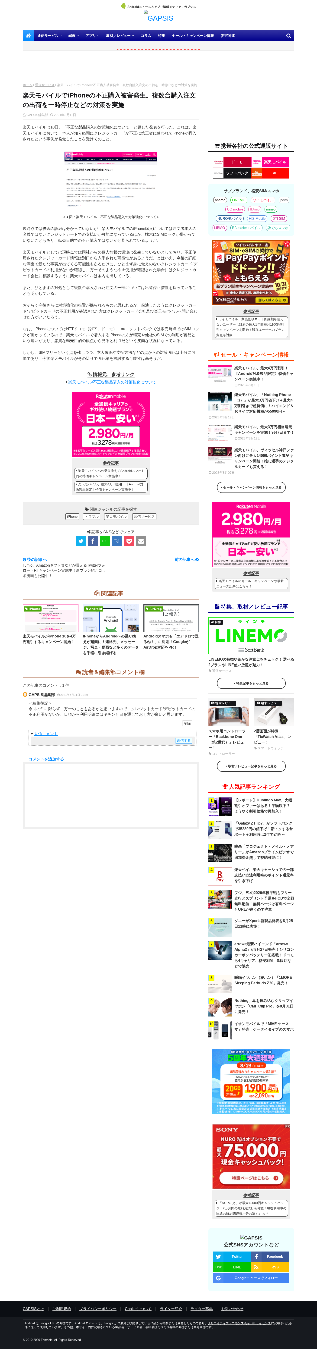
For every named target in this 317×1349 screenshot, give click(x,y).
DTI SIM (278, 218)
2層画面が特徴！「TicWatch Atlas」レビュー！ (272, 736)
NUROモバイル (229, 218)
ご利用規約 (61, 1309)
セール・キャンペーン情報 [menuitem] (193, 36)
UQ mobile (235, 209)
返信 (38, 734)
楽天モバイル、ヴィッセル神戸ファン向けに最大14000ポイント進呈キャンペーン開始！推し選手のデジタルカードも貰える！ (264, 458)
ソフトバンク (237, 173)
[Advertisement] (110, 68)
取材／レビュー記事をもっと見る (252, 766)
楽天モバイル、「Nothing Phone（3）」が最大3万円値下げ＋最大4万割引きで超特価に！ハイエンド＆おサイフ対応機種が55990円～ (264, 403)
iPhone (72, 516)
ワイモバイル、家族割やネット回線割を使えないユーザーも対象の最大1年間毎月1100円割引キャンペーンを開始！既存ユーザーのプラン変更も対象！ (250, 327)
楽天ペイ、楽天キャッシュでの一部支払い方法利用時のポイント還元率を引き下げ (264, 875)
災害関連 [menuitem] (228, 36)
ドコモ (237, 162)
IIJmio (254, 209)
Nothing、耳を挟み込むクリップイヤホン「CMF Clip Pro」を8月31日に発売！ (264, 1006)
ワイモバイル (263, 200)
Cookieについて (138, 1309)
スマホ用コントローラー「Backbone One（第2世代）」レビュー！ (227, 739)
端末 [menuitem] (71, 36)
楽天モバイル (116, 516)
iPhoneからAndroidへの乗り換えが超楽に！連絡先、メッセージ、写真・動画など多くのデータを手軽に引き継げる (111, 644)
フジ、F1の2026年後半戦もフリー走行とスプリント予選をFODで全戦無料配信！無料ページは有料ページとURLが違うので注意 (264, 901)
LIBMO (219, 228)
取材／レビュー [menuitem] (118, 36)
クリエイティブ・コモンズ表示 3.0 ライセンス (239, 1323)
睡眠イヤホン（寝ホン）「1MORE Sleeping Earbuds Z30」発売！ (263, 980)
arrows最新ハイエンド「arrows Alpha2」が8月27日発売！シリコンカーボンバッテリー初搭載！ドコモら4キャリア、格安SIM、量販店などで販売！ (264, 955)
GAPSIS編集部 (42, 695)
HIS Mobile (257, 218)
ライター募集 (202, 1309)
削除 (187, 723)
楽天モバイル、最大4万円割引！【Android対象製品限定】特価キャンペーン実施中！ (109, 486)
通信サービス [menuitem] (47, 36)
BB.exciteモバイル (246, 228)
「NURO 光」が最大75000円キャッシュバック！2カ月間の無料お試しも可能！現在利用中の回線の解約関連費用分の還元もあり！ (251, 1208)
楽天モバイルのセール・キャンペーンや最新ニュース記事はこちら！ (250, 583)
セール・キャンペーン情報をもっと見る (252, 487)
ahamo (220, 200)
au (275, 173)
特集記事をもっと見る (252, 683)
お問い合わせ (232, 1309)
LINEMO (239, 200)
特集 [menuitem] (161, 36)
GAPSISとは (33, 1309)
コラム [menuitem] (146, 36)
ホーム (27, 85)
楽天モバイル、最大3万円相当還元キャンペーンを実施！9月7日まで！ (264, 429)
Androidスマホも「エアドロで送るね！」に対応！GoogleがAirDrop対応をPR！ (171, 641)
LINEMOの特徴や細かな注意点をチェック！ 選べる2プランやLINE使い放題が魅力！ (251, 662)
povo (284, 200)
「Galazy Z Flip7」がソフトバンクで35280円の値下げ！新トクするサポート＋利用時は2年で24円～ (263, 828)
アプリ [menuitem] (91, 36)
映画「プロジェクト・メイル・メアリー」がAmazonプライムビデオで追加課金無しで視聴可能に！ (264, 852)
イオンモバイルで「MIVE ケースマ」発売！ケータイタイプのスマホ (264, 1026)
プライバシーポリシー (97, 1309)
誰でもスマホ (278, 228)
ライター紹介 (171, 1309)
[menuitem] (28, 35)
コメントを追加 (42, 759)
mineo (270, 209)
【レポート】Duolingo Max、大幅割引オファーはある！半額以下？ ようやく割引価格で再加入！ (263, 805)
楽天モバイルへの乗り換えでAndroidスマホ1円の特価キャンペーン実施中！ (109, 473)
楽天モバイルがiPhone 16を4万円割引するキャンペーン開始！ (49, 639)
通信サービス (45, 85)
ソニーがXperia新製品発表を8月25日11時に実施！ (263, 923)
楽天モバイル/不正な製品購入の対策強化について (112, 382)
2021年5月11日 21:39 (74, 694)
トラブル (92, 516)
